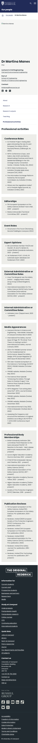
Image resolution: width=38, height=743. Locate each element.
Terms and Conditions (9, 731)
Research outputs (9, 111)
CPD (3, 620)
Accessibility (5, 716)
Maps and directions (8, 680)
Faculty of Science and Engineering (14, 80)
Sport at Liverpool (7, 641)
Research (6, 106)
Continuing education (9, 623)
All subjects (5, 653)
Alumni (3, 647)
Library (3, 638)
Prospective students (9, 590)
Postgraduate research (9, 614)
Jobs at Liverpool (7, 635)
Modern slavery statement (11, 728)
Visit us (3, 683)
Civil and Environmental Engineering (14, 72)
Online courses (6, 617)
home (2, 15)
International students (9, 626)
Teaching (6, 116)
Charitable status (7, 734)
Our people (6, 9)
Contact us (5, 677)
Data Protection (7, 725)
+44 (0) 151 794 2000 (8, 674)
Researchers (6, 596)
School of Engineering (9, 78)
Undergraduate (7, 608)
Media (3, 599)
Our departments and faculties (12, 650)
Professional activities (12, 122)
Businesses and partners (10, 593)
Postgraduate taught (9, 611)
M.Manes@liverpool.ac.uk (10, 87)
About (5, 100)
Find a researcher (7, 644)
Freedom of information (10, 719)
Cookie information (8, 722)
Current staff (6, 587)
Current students (7, 584)
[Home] (14, 3)
